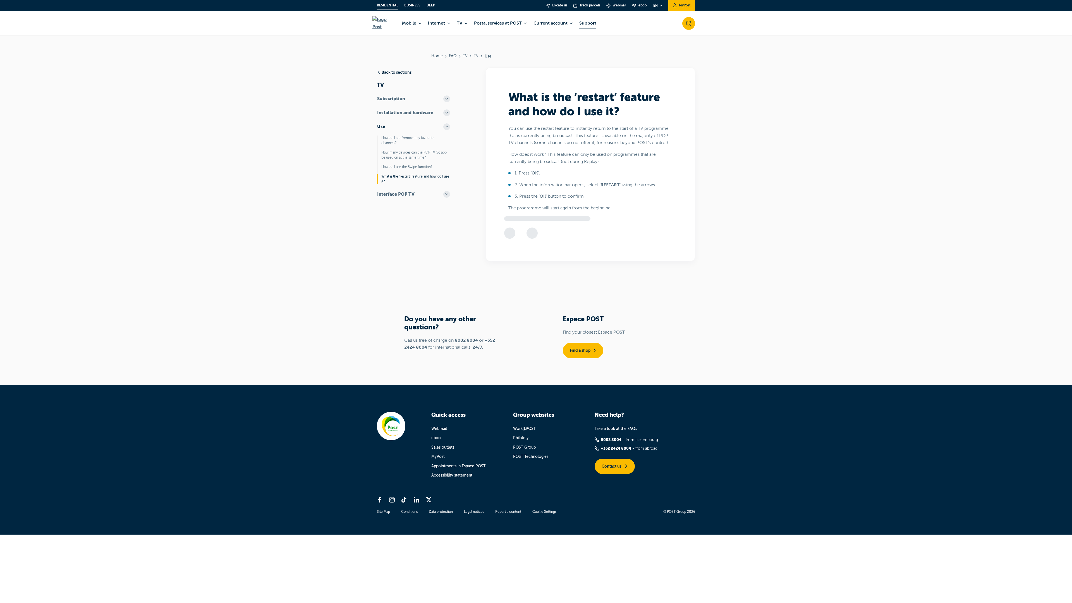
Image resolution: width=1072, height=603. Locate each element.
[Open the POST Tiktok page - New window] (404, 499)
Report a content (508, 512)
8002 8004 (466, 340)
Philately (520, 438)
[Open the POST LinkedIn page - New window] (416, 499)
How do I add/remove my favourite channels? (407, 140)
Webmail (439, 429)
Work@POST (524, 429)
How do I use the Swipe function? (406, 167)
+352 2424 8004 (616, 448)
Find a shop (580, 350)
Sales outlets (442, 447)
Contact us (612, 466)
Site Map (383, 512)
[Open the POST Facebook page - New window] (379, 499)
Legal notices (474, 512)
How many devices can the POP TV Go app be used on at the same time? (414, 154)
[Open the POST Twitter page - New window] (429, 499)
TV (465, 56)
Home (437, 56)
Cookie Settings (544, 512)
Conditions (409, 512)
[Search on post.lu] (688, 23)
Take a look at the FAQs (616, 429)
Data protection (441, 512)
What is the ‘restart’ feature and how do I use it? (415, 178)
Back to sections (396, 72)
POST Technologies (530, 456)
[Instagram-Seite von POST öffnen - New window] (392, 499)
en (655, 6)
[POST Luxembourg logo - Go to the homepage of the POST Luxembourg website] (383, 23)
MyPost (438, 456)
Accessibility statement (451, 475)
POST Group (524, 447)
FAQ (453, 56)
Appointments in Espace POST (458, 466)
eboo (436, 438)
